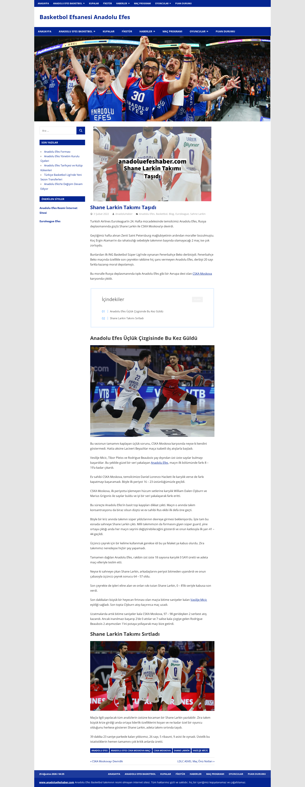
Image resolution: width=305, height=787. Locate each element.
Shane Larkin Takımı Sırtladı (127, 318)
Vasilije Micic (198, 600)
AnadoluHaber (124, 214)
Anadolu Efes (147, 214)
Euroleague (182, 214)
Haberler (121, 3)
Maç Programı (142, 3)
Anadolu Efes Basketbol (67, 3)
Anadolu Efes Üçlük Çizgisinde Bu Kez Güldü (136, 311)
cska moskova (162, 750)
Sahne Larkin (198, 214)
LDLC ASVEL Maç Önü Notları (195, 761)
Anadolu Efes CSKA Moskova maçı (131, 750)
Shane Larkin (182, 750)
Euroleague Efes (50, 221)
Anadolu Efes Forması (57, 151)
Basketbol (162, 214)
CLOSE (197, 299)
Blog (171, 214)
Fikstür (107, 3)
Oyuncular (162, 3)
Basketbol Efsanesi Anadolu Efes (85, 17)
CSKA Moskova (202, 274)
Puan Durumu (183, 3)
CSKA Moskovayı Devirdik (107, 761)
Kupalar (94, 3)
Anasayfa (43, 3)
